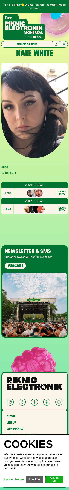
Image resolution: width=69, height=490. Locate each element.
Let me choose (14, 479)
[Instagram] (22, 402)
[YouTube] (46, 402)
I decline (34, 479)
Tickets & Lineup (27, 44)
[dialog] (34, 460)
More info (62, 193)
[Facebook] (10, 402)
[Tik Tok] (34, 402)
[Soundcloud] (58, 402)
